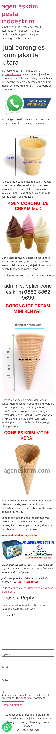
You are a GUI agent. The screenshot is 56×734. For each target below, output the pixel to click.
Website (6, 680)
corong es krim (41, 587)
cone (14, 587)
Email (6, 667)
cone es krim (24, 587)
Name (6, 655)
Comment (8, 615)
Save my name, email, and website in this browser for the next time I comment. (26, 696)
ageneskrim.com (11, 74)
